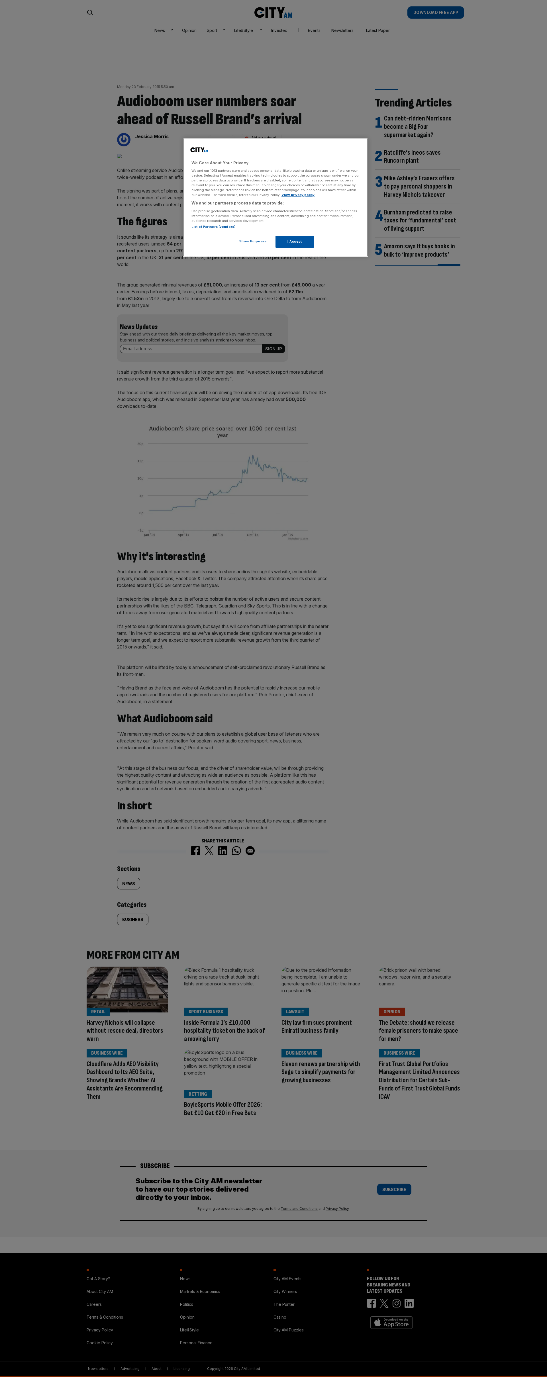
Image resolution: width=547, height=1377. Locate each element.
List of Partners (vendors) (213, 227)
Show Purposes (253, 241)
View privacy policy (298, 195)
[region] (275, 197)
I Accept (294, 242)
